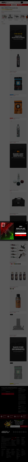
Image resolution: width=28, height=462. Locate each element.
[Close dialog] (26, 223)
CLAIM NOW (20, 235)
